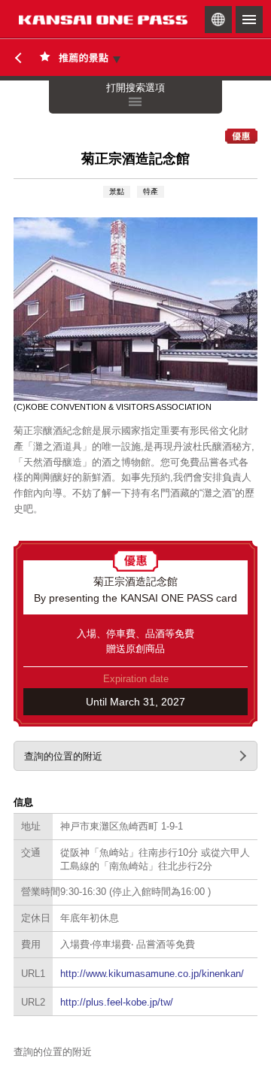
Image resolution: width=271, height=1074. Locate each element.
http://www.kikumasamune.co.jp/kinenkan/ (152, 973)
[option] (135, 314)
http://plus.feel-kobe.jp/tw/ (116, 1002)
